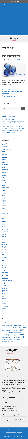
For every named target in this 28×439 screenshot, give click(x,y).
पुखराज (3, 224)
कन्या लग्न (4, 157)
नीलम (9, 89)
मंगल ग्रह (4, 236)
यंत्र (3, 260)
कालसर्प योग (5, 164)
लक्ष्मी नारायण (5, 273)
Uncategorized (6, 149)
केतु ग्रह (4, 175)
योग (3, 262)
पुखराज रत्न (24, 332)
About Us (10, 429)
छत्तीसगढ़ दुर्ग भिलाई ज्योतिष (17, 327)
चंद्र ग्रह (4, 182)
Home (5, 429)
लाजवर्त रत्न (19, 339)
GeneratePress (20, 436)
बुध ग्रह (4, 226)
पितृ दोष (4, 221)
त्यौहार (3, 195)
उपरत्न (3, 152)
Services (22, 429)
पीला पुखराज (16, 332)
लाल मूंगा (4, 285)
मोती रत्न (10, 339)
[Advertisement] (14, 21)
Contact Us (16, 429)
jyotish (11, 325)
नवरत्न (5, 89)
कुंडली (3, 167)
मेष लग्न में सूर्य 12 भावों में (8, 119)
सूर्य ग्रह (4, 309)
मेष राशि (4, 249)
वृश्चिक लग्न (4, 291)
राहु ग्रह (4, 267)
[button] (25, 5)
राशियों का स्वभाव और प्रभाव (8, 116)
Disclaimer (19, 432)
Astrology (5, 146)
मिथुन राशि (4, 244)
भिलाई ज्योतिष (9, 335)
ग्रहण (3, 180)
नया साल (4, 206)
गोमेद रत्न (11, 327)
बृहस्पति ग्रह (5, 229)
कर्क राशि (4, 159)
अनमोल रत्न (15, 325)
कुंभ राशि (4, 172)
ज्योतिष (3, 185)
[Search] (23, 108)
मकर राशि (4, 234)
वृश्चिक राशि (4, 288)
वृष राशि (4, 293)
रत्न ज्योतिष (4, 265)
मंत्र (3, 239)
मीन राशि (4, 247)
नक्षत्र (3, 203)
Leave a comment (9, 96)
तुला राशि (4, 190)
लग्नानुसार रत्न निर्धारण (7, 280)
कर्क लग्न (4, 162)
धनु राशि (4, 198)
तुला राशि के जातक (16, 330)
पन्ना (3, 218)
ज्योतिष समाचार (5, 188)
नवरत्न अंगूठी (5, 213)
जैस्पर (8, 330)
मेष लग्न (4, 252)
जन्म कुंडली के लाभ (4, 330)
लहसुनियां (4, 283)
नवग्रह (3, 208)
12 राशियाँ (4, 144)
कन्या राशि (4, 154)
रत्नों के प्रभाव (7, 91)
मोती (3, 255)
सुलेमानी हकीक (5, 306)
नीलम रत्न (6, 332)
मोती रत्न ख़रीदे (5, 257)
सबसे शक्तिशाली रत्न (11, 56)
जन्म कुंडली (24, 327)
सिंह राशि (4, 303)
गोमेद (3, 177)
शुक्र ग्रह (4, 301)
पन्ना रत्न (11, 332)
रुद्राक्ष (3, 270)
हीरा (3, 311)
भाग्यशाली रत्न (5, 231)
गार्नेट (6, 327)
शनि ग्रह (4, 298)
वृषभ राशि (10, 341)
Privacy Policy (14, 434)
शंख (3, 296)
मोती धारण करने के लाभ (5, 339)
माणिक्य (3, 242)
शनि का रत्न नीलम (15, 91)
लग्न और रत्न (5, 275)
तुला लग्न (4, 193)
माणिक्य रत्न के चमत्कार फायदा (6, 337)
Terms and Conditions (11, 432)
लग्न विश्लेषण (5, 278)
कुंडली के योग (5, 170)
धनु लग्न (4, 200)
